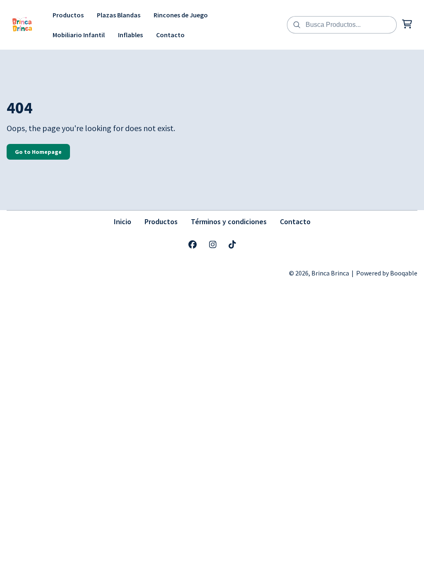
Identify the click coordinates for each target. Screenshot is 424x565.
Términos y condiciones (229, 221)
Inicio (122, 221)
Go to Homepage (38, 152)
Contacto (295, 221)
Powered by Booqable (386, 273)
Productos (161, 221)
